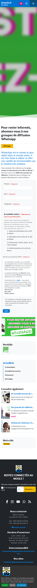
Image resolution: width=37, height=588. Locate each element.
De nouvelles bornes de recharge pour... (23, 393)
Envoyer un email (19, 527)
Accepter (4, 585)
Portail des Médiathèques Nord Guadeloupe (18, 562)
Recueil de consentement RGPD (16, 257)
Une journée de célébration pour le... (23, 407)
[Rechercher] (26, 3)
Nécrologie (9, 379)
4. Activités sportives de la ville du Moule (18, 249)
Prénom (11, 184)
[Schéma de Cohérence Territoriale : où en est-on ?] (5, 426)
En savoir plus (22, 585)
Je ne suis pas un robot (8, 489)
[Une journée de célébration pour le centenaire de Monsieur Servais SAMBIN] (5, 412)
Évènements (9, 375)
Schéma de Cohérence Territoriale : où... (23, 423)
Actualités (8, 362)
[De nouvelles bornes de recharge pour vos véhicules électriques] (5, 397)
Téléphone (12, 204)
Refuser (12, 585)
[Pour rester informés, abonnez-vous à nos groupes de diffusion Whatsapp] (18, 328)
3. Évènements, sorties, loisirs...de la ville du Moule (19, 244)
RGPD (18, 280)
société (13, 416)
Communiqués (10, 367)
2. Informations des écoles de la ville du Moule (19, 238)
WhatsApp (6, 444)
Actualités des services (13, 371)
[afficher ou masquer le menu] (33, 3)
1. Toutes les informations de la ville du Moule (19, 232)
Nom (9, 194)
